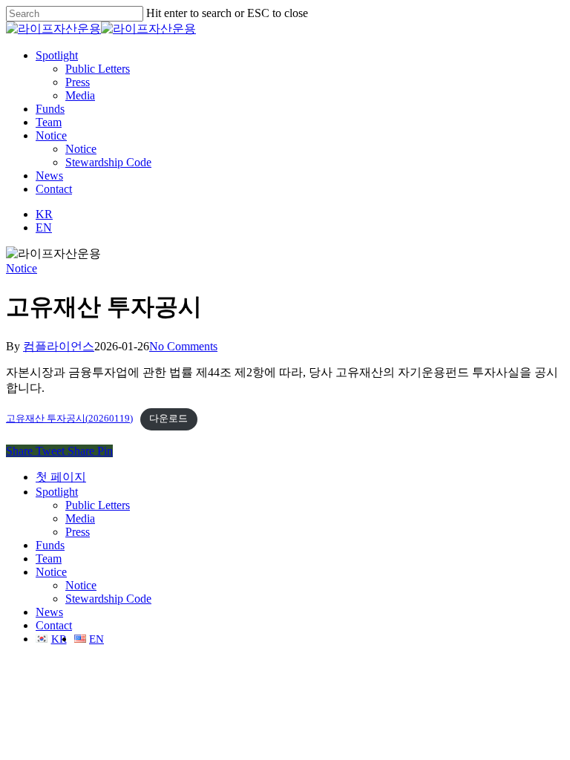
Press (77, 531)
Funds (50, 545)
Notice (21, 268)
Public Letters (97, 505)
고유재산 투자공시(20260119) (69, 418)
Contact (54, 625)
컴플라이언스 (58, 346)
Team (49, 558)
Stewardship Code (108, 598)
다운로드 (168, 418)
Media (80, 518)
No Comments (183, 346)
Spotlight (57, 491)
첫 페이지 (61, 477)
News (49, 612)
